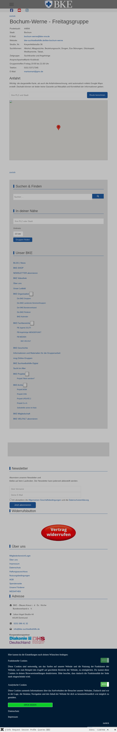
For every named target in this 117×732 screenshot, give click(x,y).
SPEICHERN (30, 705)
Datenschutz (13, 711)
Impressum (13, 717)
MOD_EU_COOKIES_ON (105, 660)
